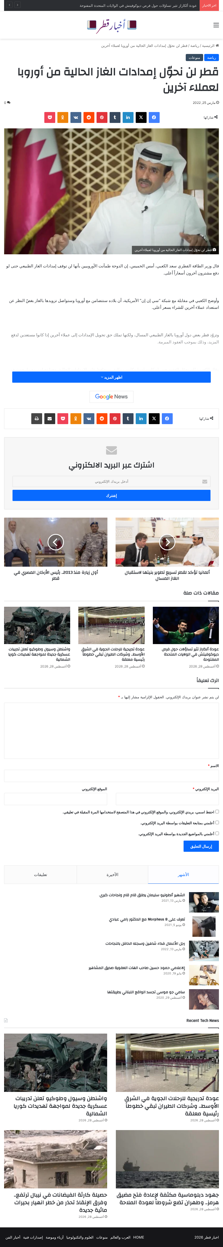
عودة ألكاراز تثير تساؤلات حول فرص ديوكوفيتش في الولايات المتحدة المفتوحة (190, 654)
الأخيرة (112, 874)
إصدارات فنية (33, 1237)
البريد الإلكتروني (206, 789)
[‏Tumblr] (115, 117)
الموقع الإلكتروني (94, 789)
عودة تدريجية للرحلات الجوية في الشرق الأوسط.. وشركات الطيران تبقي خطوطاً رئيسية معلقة (113, 654)
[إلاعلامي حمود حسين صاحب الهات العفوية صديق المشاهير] (204, 975)
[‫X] (141, 117)
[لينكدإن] (128, 117)
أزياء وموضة (55, 1237)
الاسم (213, 765)
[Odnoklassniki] (62, 117)
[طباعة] (36, 418)
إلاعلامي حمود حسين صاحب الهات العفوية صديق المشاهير (137, 967)
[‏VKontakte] (75, 117)
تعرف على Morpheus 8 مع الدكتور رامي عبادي (147, 919)
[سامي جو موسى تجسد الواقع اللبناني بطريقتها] (204, 999)
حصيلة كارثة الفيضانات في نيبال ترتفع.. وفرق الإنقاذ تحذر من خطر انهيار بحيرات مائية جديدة (60, 1202)
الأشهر (183, 874)
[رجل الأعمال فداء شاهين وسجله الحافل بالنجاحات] (204, 951)
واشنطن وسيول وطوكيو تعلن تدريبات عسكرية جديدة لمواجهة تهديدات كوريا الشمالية (39, 654)
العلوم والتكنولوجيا (80, 1237)
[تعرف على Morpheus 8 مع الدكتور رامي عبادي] (204, 926)
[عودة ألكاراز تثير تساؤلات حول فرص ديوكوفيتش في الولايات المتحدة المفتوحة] (186, 625)
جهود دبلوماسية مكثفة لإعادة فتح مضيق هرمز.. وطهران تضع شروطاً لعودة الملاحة (168, 1198)
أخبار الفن (12, 1237)
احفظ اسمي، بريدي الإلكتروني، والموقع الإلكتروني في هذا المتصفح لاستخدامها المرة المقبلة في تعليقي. (138, 812)
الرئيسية (209, 45)
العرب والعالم (120, 1237)
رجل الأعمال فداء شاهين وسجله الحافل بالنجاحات (145, 943)
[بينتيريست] (102, 117)
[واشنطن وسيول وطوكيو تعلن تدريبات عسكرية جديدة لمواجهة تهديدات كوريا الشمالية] (37, 625)
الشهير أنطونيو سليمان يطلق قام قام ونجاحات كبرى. (142, 895)
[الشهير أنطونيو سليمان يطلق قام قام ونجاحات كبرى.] (204, 902)
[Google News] (111, 397)
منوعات (194, 57)
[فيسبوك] (154, 117)
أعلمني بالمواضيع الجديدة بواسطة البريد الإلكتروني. (176, 834)
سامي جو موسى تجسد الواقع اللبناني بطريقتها (146, 992)
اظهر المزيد (112, 377)
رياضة (194, 45)
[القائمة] (216, 27)
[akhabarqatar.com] (111, 25)
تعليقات (40, 874)
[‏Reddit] (88, 117)
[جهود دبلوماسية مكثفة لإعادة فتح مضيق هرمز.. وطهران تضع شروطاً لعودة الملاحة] (167, 1159)
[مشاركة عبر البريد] (49, 418)
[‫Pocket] (49, 117)
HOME (138, 1237)
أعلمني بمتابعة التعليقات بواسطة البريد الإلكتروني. (177, 823)
